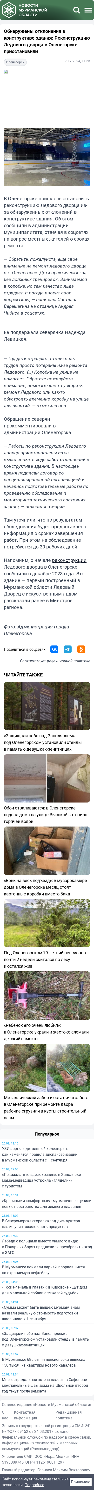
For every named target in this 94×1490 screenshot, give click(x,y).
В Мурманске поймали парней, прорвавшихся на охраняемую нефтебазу (43, 1269)
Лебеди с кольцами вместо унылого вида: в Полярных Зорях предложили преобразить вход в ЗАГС (47, 1246)
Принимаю (80, 1481)
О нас (5, 1415)
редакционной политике (68, 660)
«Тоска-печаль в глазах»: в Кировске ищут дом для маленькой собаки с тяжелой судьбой (44, 1289)
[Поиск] (77, 10)
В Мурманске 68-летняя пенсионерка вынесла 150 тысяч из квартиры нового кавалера (43, 1362)
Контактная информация (25, 1415)
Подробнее (34, 1484)
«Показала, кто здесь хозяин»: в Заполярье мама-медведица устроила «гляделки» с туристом (41, 1180)
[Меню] (88, 10)
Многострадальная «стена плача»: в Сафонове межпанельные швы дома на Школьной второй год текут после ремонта (45, 1385)
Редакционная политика (68, 1415)
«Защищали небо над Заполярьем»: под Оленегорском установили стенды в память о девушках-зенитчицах (45, 1339)
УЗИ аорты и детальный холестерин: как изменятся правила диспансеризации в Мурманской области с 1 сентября (39, 1154)
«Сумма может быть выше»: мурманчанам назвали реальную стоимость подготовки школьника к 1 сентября (41, 1313)
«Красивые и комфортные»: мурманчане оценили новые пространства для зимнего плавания (46, 1203)
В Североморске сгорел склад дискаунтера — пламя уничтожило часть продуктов (43, 1223)
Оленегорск (15, 62)
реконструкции (69, 560)
